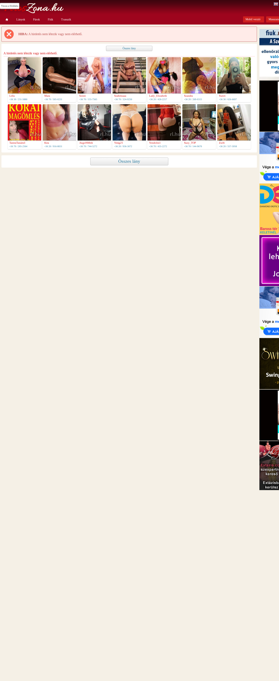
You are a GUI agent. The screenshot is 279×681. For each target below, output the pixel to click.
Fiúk (50, 19)
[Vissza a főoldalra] (6, 20)
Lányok (20, 19)
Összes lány (129, 48)
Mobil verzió (253, 19)
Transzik (66, 19)
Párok (36, 19)
